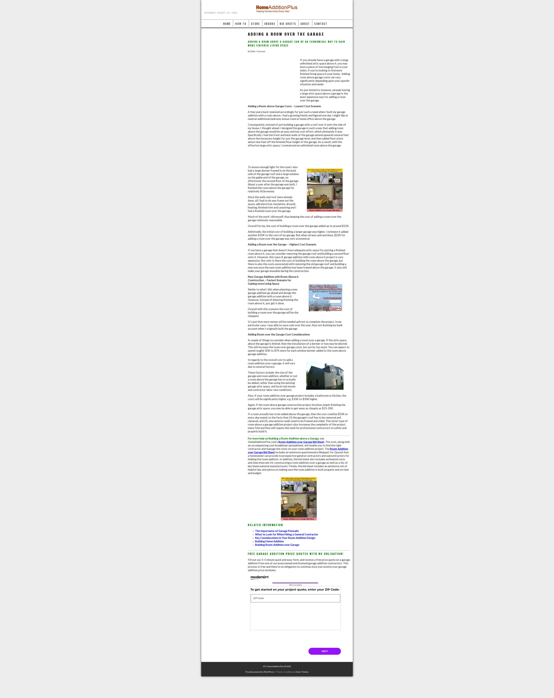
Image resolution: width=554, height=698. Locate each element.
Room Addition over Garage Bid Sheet (301, 441)
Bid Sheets (288, 24)
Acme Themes (302, 672)
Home (227, 24)
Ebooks (269, 24)
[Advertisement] (273, 83)
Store (255, 24)
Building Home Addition (269, 541)
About (305, 24)
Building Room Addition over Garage (277, 544)
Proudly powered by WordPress (259, 672)
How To (241, 24)
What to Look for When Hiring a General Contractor (286, 534)
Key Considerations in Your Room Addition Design (285, 537)
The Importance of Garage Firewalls (277, 531)
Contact (320, 24)
